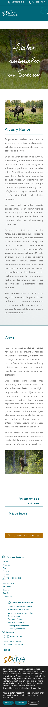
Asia (4, 568)
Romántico (7, 593)
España (6, 574)
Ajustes (33, 702)
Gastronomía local (15, 619)
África (5, 562)
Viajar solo (7, 596)
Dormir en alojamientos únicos (20, 607)
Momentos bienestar (16, 622)
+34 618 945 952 (40, 2)
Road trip (7, 590)
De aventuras (8, 584)
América (6, 565)
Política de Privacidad (34, 683)
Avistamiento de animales (29, 501)
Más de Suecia (18, 514)
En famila (7, 587)
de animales (18, 610)
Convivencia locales (20, 613)
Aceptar (8, 702)
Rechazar (20, 702)
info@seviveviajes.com (13, 641)
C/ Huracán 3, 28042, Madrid (15, 644)
